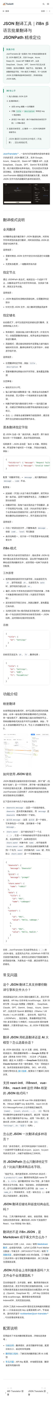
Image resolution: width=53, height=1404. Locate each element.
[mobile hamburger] (48, 4)
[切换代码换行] (42, 460)
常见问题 (10, 1361)
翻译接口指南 (12, 1353)
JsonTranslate (10, 153)
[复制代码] (46, 460)
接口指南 (22, 1071)
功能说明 (10, 1345)
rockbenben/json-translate (33, 1313)
